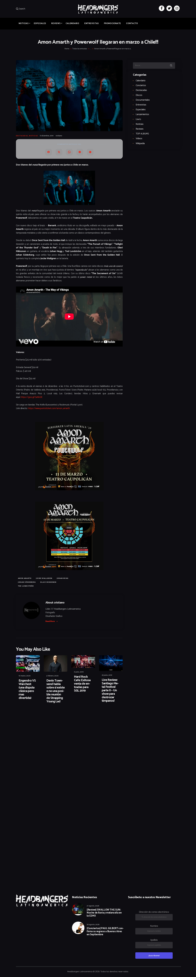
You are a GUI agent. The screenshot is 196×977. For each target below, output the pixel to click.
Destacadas (22, 136)
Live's (138, 119)
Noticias (33, 136)
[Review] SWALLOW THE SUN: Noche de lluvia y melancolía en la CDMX (104, 912)
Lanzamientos (142, 114)
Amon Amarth (24, 578)
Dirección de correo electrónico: (154, 912)
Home (67, 49)
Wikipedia (140, 143)
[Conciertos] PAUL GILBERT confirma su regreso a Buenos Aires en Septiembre (105, 931)
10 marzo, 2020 (25, 675)
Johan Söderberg (27, 582)
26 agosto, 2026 (93, 924)
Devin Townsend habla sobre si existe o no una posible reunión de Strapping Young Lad (55, 691)
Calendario (140, 80)
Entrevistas (141, 105)
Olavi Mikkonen (48, 582)
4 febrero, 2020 (52, 675)
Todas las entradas (79, 48)
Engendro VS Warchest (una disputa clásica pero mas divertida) (27, 689)
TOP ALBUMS (142, 134)
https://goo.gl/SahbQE (31, 397)
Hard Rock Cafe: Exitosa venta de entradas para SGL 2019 (82, 683)
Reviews (139, 129)
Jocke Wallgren (44, 578)
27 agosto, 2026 (93, 906)
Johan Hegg (62, 578)
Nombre (154, 926)
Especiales (141, 109)
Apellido (154, 940)
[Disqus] (36, 714)
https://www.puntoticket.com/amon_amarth (49, 408)
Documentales (143, 100)
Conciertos (141, 85)
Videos (139, 138)
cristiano (59, 135)
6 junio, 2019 (79, 672)
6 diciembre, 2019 (46, 135)
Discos (139, 95)
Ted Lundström (26, 586)
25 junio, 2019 (107, 675)
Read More (50, 621)
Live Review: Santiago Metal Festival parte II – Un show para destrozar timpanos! (110, 690)
